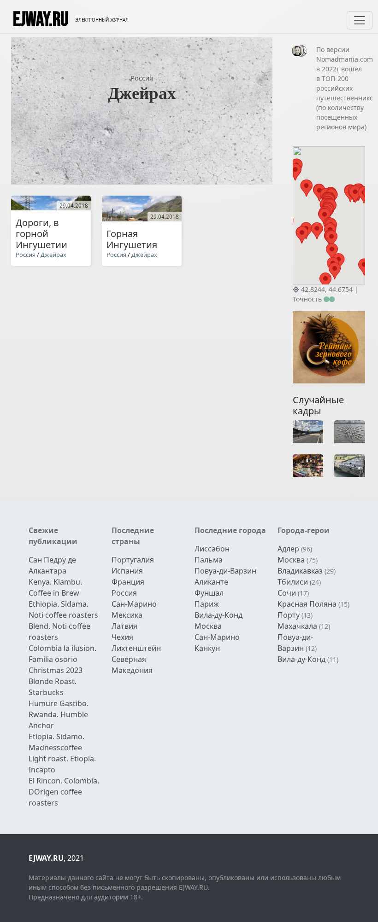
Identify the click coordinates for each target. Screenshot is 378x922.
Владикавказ (300, 571)
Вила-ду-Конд (218, 615)
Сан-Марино (134, 604)
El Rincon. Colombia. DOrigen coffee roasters (64, 792)
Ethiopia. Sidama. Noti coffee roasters (63, 609)
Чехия (122, 637)
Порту (289, 615)
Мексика (127, 615)
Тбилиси (293, 582)
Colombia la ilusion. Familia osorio (62, 653)
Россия (141, 78)
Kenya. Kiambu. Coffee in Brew (55, 587)
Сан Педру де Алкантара (52, 565)
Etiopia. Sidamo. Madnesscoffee (56, 742)
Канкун (207, 648)
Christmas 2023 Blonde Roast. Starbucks (56, 681)
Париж (207, 604)
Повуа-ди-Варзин (225, 571)
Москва (208, 626)
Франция (128, 582)
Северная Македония (132, 664)
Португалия (133, 560)
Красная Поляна (307, 604)
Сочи (287, 593)
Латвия (124, 626)
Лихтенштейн (136, 648)
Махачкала (297, 626)
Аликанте (211, 582)
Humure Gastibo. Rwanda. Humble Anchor (59, 714)
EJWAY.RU (40, 20)
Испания (127, 571)
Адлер (288, 549)
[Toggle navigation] (359, 20)
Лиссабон (212, 549)
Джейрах (53, 254)
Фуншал (209, 593)
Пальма (209, 560)
